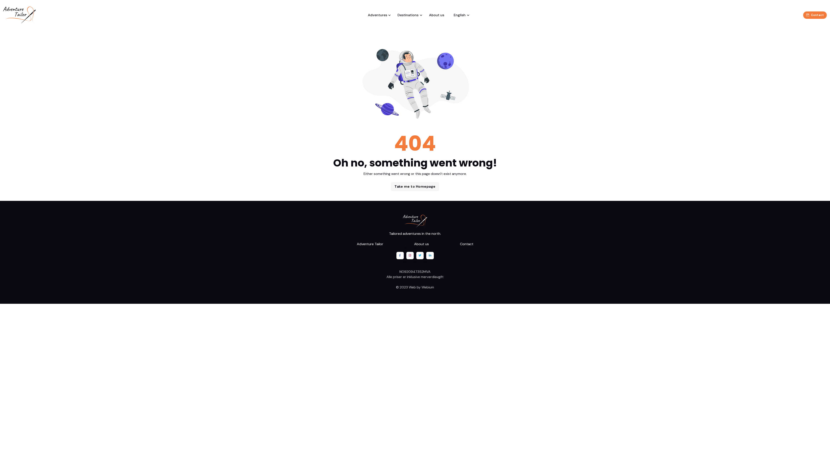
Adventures (377, 15)
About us (436, 15)
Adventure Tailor (370, 244)
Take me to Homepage (415, 186)
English (459, 15)
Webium (427, 287)
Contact (817, 15)
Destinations (407, 15)
